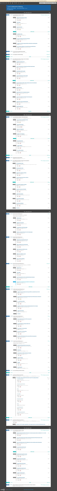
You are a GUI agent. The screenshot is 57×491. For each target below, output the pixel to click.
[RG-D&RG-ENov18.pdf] (19, 187)
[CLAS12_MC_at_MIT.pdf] (19, 90)
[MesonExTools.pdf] (19, 108)
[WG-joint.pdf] (16, 422)
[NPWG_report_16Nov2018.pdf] (20, 466)
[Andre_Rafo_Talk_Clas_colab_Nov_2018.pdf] (20, 148)
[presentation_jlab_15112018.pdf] (20, 234)
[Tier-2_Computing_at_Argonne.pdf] (19, 94)
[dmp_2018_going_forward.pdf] (20, 401)
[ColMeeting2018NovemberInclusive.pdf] (20, 386)
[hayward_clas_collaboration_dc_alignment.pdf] (20, 131)
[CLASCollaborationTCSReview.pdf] (20, 396)
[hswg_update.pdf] (20, 381)
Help (24, 489)
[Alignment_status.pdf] (20, 136)
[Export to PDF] (19, 3)
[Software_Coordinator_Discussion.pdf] (20, 445)
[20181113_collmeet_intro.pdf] (20, 20)
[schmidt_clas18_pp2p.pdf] (20, 321)
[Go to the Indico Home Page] (1, 3)
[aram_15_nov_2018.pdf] (20, 365)
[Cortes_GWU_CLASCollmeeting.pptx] (20, 299)
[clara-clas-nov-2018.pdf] (19, 78)
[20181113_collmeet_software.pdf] (19, 64)
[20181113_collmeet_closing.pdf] (20, 480)
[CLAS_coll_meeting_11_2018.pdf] (19, 166)
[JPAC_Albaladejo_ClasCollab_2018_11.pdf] (20, 275)
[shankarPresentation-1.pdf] (20, 284)
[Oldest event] (3, 3)
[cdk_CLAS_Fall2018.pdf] (19, 180)
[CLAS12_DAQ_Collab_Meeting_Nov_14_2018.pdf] (20, 143)
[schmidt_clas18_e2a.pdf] (20, 326)
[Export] (16, 3)
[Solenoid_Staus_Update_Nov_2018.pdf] (21, 127)
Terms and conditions (30, 489)
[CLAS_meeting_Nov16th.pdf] (20, 440)
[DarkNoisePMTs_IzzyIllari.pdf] (20, 294)
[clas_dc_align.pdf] (20, 225)
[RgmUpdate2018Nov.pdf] (19, 201)
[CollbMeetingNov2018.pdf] (19, 69)
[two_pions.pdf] (20, 261)
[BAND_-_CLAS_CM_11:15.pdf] (20, 251)
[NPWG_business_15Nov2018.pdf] (20, 242)
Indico (9, 489)
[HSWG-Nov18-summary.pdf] (20, 270)
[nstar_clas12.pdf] (20, 410)
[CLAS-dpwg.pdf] (20, 347)
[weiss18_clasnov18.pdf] (20, 41)
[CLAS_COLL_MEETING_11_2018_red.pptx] (20, 24)
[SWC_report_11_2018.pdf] (20, 449)
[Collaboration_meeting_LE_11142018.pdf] (20, 152)
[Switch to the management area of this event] (23, 3)
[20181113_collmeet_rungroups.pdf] (19, 205)
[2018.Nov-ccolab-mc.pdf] (20, 355)
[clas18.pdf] (20, 49)
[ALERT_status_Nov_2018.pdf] (19, 196)
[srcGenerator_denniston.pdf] (20, 338)
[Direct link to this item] (32, 12)
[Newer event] (8, 3)
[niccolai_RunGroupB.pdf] (19, 170)
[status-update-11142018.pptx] (20, 122)
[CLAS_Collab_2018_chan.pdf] (20, 308)
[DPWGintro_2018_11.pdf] (20, 220)
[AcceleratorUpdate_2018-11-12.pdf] (20, 36)
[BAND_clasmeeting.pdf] (20, 247)
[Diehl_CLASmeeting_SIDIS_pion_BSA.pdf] (20, 391)
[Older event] (5, 3)
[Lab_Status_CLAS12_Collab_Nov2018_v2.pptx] (20, 29)
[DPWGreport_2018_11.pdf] (20, 461)
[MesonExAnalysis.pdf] (20, 415)
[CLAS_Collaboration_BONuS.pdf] (19, 175)
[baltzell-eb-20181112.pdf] (19, 73)
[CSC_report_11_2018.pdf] (20, 475)
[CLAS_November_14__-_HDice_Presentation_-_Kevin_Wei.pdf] (19, 191)
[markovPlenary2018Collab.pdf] (20, 435)
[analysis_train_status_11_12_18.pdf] (19, 104)
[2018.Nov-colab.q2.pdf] (20, 230)
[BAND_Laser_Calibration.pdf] (20, 256)
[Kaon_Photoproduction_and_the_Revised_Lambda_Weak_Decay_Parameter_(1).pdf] (20, 279)
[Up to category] (7, 3)
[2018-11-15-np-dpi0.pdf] (20, 303)
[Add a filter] (14, 3)
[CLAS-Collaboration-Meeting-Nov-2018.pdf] (19, 99)
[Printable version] (12, 3)
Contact (26, 489)
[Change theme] (21, 3)
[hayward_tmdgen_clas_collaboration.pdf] (20, 360)
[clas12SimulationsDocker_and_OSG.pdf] (19, 85)
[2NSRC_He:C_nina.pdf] (20, 334)
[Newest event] (10, 3)
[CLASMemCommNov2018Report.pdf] (20, 470)
